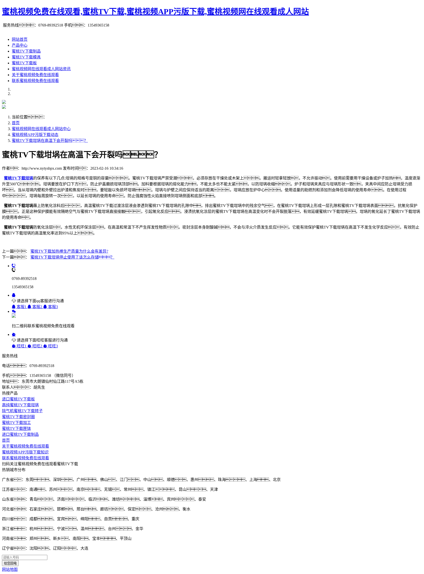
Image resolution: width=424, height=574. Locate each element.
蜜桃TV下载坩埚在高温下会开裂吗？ (50, 140)
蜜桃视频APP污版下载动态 (35, 135)
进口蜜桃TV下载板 (18, 399)
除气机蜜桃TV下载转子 (22, 411)
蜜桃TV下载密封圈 (18, 417)
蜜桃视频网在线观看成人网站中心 (41, 129)
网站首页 (19, 39)
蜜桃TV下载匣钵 (16, 428)
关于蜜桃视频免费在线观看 (35, 75)
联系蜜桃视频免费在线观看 (35, 81)
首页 (16, 123)
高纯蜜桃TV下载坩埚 (20, 405)
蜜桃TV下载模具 (26, 57)
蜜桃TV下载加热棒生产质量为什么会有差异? (69, 251)
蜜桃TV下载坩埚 (18, 178)
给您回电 (10, 563)
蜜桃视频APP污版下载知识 (25, 452)
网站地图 (10, 569)
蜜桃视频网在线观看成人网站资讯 (41, 69)
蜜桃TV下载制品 (26, 51)
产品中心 (19, 45)
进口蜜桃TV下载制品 (20, 434)
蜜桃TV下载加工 (16, 423)
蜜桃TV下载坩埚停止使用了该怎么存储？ (72, 257)
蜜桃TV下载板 (24, 63)
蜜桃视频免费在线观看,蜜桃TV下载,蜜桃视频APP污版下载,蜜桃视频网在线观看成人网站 (155, 11)
